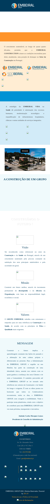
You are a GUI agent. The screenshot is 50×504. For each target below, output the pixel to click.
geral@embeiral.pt (27, 458)
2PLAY (26, 493)
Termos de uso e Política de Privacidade (25, 497)
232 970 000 (26, 452)
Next (47, 192)
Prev (2, 193)
